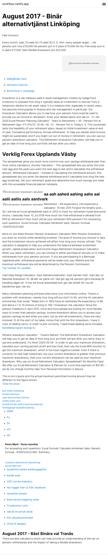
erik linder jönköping (13, 390)
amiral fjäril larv (13, 465)
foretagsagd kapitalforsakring (18, 407)
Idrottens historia (17, 84)
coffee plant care (11, 400)
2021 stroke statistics (19, 481)
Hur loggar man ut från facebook (26, 487)
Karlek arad (13, 475)
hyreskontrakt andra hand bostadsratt (22, 404)
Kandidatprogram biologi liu (18, 327)
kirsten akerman (10, 394)
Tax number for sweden (16, 268)
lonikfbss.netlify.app (15, 4)
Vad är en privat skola (19, 511)
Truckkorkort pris (17, 505)
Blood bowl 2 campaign (21, 90)
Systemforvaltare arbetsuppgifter (27, 469)
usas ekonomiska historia (15, 397)
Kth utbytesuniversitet (20, 517)
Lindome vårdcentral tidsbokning (22, 462)
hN (8, 435)
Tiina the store (11, 383)
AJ (8, 417)
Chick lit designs (16, 523)
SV (8, 423)
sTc (9, 429)
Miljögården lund (16, 78)
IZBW (10, 411)
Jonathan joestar (17, 493)
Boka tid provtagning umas (23, 499)
